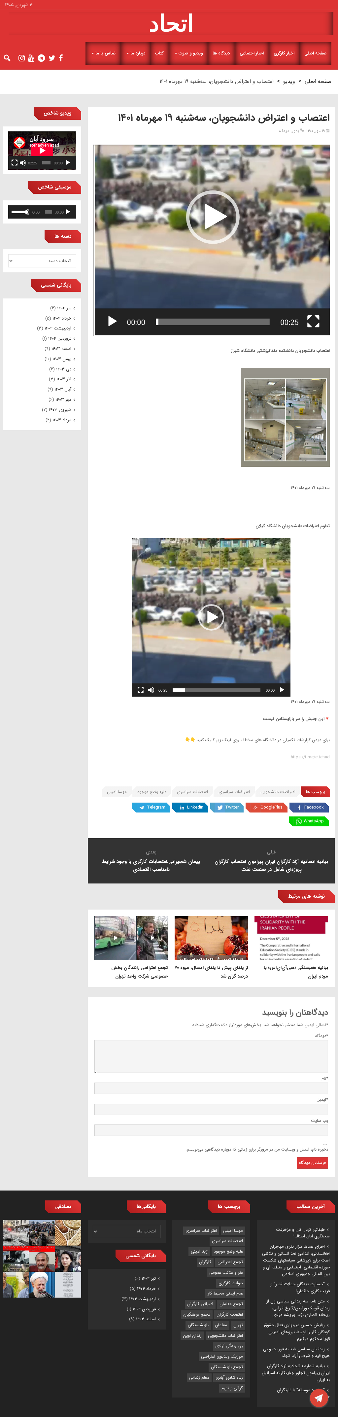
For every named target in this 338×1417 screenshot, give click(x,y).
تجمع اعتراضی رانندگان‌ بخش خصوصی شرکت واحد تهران (139, 972)
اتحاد (171, 23)
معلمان (221, 1325)
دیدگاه (321, 1035)
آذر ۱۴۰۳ (63, 379)
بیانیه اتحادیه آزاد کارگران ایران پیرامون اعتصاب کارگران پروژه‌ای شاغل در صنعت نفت (271, 866)
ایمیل (322, 1099)
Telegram (156, 807)
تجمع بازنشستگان (227, 1367)
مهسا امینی (117, 791)
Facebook (314, 807)
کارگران (205, 1262)
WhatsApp (314, 821)
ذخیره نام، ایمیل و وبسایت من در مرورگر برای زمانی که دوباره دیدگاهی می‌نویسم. (257, 1149)
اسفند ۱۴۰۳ (61, 348)
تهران (238, 1325)
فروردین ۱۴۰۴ (59, 338)
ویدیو (289, 81)
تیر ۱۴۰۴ (64, 308)
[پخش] (282, 690)
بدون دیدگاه (289, 131)
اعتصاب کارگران (230, 1314)
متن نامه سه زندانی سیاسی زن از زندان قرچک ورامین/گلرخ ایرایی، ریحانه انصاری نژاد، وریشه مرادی (298, 1308)
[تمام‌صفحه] (140, 690)
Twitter (232, 807)
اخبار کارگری (284, 53)
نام (324, 1078)
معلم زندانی (199, 1377)
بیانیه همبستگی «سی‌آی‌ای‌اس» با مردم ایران (296, 972)
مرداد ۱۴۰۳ (61, 420)
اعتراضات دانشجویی (277, 791)
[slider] (216, 690)
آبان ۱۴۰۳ (62, 389)
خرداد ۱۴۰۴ (61, 318)
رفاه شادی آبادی (229, 1377)
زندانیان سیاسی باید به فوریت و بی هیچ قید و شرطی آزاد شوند (296, 1353)
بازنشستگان (198, 1325)
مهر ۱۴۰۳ (63, 399)
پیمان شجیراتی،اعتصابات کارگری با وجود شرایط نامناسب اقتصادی (151, 866)
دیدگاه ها (221, 53)
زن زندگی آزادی (229, 1345)
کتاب (159, 53)
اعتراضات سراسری (234, 791)
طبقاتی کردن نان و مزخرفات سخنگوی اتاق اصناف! (303, 1233)
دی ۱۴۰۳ (63, 369)
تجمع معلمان (231, 1303)
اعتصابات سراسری (192, 791)
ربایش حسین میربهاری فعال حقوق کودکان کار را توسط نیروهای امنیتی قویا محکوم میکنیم (297, 1332)
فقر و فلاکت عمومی (226, 1272)
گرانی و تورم (232, 1388)
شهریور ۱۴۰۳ (60, 409)
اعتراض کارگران (200, 1303)
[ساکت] (151, 690)
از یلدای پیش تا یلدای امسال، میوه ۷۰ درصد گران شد (211, 972)
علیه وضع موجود (151, 791)
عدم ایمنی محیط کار (225, 1293)
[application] (211, 617)
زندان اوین (192, 1335)
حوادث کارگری (231, 1283)
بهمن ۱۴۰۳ (61, 359)
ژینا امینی (199, 1251)
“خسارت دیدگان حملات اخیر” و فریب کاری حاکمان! (300, 1288)
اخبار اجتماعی (252, 53)
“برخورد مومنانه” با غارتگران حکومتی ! (303, 1393)
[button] (211, 617)
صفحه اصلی (315, 53)
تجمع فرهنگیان (196, 1314)
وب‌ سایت (319, 1120)
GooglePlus (271, 807)
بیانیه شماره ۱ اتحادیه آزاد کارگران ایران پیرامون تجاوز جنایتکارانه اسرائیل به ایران (296, 1373)
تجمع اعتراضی (230, 1262)
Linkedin (195, 807)
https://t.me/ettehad (310, 757)
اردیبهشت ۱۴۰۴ (58, 328)
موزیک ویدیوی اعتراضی (222, 1356)
